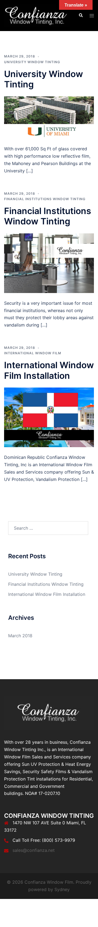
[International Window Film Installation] (49, 417)
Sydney (62, 889)
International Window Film (32, 353)
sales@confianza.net (34, 850)
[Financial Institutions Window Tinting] (49, 263)
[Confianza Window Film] (37, 15)
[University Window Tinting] (49, 117)
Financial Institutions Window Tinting (44, 199)
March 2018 (20, 635)
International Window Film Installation (49, 370)
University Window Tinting (32, 62)
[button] (80, 15)
